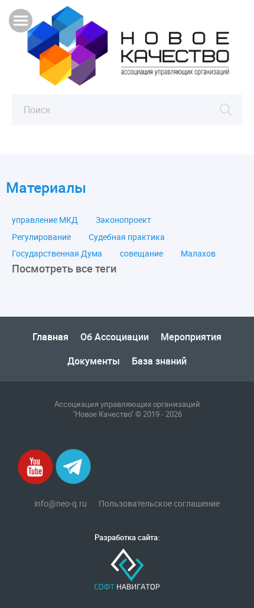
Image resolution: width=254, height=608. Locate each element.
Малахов (198, 253)
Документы (93, 360)
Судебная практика (127, 237)
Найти (225, 109)
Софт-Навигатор (127, 569)
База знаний (159, 360)
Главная (50, 336)
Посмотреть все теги (64, 268)
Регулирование (41, 237)
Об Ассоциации (114, 336)
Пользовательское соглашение (159, 503)
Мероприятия (191, 336)
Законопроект (123, 220)
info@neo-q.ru (60, 503)
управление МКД (45, 220)
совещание (141, 253)
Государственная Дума (57, 253)
